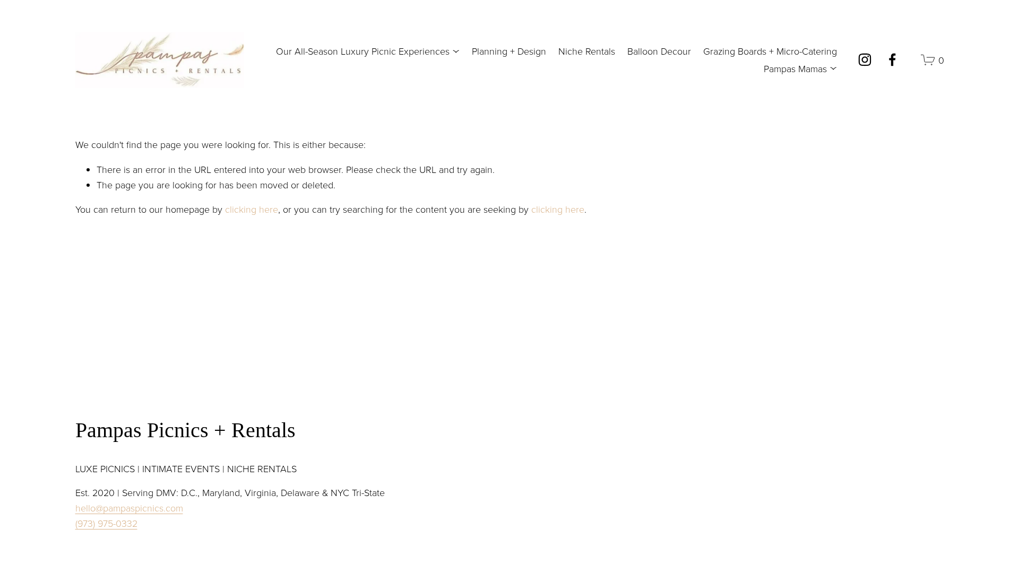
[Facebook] (892, 59)
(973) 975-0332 (106, 523)
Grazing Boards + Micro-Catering (770, 51)
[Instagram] (865, 59)
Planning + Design (509, 51)
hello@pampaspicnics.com (129, 507)
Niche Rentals (586, 51)
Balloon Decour (659, 51)
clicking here (251, 209)
